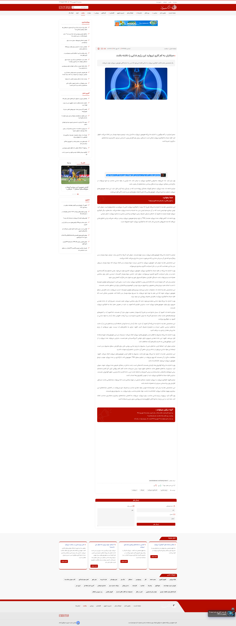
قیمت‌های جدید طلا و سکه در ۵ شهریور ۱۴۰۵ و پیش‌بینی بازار (75, 142)
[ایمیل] (102, 49)
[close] (232, 609)
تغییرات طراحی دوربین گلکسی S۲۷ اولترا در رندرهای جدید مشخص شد (74, 249)
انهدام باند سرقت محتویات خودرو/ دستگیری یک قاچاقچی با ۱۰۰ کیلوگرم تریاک (75, 136)
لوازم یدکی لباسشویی (151, 592)
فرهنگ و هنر (130, 13)
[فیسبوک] (66, 7)
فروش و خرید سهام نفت (170, 585)
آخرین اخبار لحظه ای (89, 585)
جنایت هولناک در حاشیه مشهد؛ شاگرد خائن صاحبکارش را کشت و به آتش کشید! (76, 84)
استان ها (139, 13)
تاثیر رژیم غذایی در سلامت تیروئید (75, 545)
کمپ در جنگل (139, 592)
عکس (169, 2)
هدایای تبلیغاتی (102, 585)
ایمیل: (171, 514)
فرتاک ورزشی (173, 579)
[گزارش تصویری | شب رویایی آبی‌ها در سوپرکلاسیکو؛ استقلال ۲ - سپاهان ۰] (75, 175)
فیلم (77, 13)
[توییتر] (60, 7)
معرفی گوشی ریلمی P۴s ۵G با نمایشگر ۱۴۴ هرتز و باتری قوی (75, 243)
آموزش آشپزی (162, 579)
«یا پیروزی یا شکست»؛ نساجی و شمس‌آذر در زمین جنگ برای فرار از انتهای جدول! (75, 129)
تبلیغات (165, 2)
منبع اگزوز (157, 585)
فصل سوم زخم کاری (83, 579)
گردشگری (103, 13)
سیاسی (155, 13)
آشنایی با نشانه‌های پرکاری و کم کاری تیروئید (134, 546)
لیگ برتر (123, 579)
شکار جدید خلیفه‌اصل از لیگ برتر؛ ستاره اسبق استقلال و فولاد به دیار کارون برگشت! (76, 60)
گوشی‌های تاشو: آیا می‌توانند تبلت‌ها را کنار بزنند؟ (75, 218)
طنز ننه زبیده (103, 579)
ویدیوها (69, 162)
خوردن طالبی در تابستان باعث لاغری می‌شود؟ (160, 201)
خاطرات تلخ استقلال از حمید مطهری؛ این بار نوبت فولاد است (75, 104)
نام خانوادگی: (169, 506)
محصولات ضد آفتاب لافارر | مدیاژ (124, 592)
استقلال (130, 579)
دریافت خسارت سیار (114, 585)
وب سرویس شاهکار (97, 592)
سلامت (83, 13)
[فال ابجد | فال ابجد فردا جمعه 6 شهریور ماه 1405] (231, 613)
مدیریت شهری (120, 13)
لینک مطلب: (171, 481)
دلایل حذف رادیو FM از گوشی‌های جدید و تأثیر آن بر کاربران (74, 223)
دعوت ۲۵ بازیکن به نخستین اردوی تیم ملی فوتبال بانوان (74, 123)
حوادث (89, 13)
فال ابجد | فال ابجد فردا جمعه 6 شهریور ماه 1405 (217, 613)
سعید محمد (153, 579)
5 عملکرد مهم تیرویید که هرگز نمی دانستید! (104, 546)
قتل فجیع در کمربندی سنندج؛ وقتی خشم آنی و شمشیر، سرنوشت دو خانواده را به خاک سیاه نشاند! (74, 73)
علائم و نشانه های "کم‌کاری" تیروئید (164, 545)
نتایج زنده (159, 2)
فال (145, 579)
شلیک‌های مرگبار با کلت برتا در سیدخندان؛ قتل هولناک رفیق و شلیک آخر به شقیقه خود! (133, 175)
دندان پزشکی (125, 585)
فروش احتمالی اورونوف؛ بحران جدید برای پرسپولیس (77, 41)
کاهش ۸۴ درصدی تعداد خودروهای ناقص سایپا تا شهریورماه (75, 110)
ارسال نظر (156, 524)
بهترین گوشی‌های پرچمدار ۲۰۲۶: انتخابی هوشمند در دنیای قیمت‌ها (74, 212)
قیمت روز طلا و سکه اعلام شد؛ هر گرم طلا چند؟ (159, 416)
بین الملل (147, 13)
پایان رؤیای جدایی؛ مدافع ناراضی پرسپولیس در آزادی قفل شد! (75, 54)
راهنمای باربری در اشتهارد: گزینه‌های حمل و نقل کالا (75, 98)
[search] (73, 7)
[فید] (69, 7)
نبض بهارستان (113, 579)
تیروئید (134, 490)
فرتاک (142, 490)
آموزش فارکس (109, 592)
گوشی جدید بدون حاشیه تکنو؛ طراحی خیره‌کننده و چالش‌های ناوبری (74, 230)
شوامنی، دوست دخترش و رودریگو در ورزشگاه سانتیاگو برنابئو (76, 48)
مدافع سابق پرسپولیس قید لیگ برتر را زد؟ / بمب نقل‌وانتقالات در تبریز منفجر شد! (75, 35)
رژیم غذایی (164, 490)
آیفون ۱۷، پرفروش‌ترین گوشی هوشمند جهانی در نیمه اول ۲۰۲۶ (75, 206)
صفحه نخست (172, 13)
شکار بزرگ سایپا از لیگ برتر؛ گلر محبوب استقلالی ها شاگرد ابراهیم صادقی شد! (74, 28)
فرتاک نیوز (154, 623)
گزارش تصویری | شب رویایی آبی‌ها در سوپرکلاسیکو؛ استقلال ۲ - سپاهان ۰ (76, 188)
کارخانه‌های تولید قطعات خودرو (168, 592)
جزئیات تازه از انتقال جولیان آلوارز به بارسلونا (76, 79)
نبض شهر (94, 579)
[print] (98, 49)
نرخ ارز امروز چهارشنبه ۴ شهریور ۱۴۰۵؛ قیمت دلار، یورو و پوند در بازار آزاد (153, 419)
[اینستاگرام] (63, 7)
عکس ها (83, 162)
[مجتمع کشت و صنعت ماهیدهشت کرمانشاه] (136, 23)
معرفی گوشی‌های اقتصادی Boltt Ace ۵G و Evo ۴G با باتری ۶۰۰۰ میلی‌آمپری (74, 236)
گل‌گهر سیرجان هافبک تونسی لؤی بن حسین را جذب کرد (74, 153)
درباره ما (175, 2)
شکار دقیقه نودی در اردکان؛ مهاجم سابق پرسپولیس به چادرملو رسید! (74, 67)
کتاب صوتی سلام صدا (70, 579)
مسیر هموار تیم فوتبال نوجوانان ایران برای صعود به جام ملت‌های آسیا (74, 117)
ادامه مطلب (154, 556)
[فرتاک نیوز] (168, 10)
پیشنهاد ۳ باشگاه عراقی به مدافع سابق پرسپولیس (74, 148)
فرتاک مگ (71, 13)
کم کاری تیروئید (152, 490)
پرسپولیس (138, 579)
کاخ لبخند (134, 585)
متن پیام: (129, 506)
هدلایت (142, 585)
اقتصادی (112, 13)
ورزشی (97, 13)
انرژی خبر (78, 585)
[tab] (82, 162)
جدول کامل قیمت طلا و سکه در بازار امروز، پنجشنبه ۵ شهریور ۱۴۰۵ (154, 413)
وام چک (150, 585)
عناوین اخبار (163, 13)
